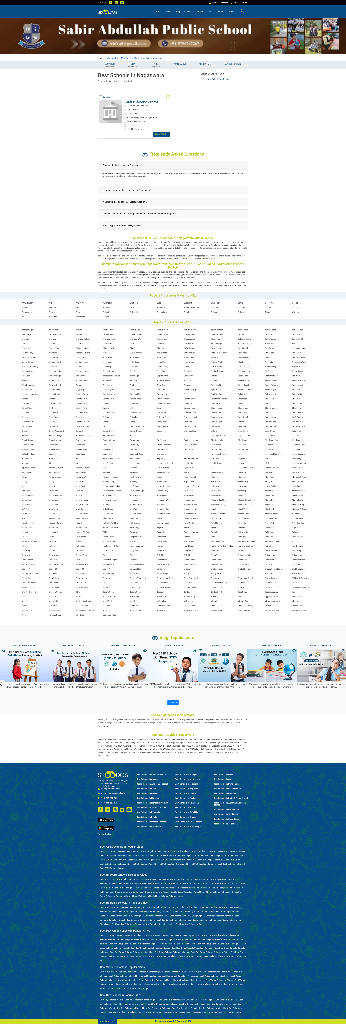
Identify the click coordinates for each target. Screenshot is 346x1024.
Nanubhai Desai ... (29, 523)
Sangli (186, 312)
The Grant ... (81, 596)
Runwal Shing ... (55, 555)
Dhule (240, 303)
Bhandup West (163, 334)
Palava (295, 532)
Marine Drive (270, 500)
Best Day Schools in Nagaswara (111, 719)
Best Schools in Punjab (185, 798)
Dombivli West (136, 431)
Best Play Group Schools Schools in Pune (190, 939)
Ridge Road (162, 550)
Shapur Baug (108, 573)
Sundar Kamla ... (191, 587)
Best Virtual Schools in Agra (136, 988)
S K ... (132, 555)
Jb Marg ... (242, 463)
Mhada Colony (298, 504)
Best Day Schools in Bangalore (139, 1000)
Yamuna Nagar (55, 615)
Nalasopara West (299, 362)
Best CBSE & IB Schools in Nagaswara (125, 743)
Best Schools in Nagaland (186, 789)
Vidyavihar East (271, 376)
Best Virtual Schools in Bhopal (219, 980)
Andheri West (162, 330)
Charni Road (243, 408)
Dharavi (133, 344)
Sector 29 (80, 569)
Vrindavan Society (245, 606)
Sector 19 (26, 569)
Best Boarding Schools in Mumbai (163, 911)
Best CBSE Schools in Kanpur (113, 864)
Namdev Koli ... (217, 518)
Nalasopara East (191, 518)
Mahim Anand (109, 495)
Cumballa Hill (297, 339)
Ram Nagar (189, 546)
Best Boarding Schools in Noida (159, 924)
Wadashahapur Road (85, 610)
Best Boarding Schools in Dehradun (217, 916)
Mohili (213, 509)
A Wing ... (215, 380)
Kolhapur (107, 307)
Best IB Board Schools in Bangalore (145, 879)
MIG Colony (26, 509)
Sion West (188, 371)
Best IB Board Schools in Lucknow (230, 883)
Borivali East (297, 403)
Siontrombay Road (219, 583)
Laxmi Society (244, 486)
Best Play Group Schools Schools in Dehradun (192, 948)
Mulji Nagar (26, 514)
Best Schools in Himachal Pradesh (152, 803)
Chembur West (136, 339)
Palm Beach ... (82, 537)
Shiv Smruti (297, 573)
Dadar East (53, 344)
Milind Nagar (108, 509)
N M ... (24, 518)
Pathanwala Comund (31, 541)
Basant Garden (190, 399)
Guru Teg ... (107, 454)
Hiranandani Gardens (112, 458)
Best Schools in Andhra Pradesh (151, 774)
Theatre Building (110, 596)
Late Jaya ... (216, 486)
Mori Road (269, 509)
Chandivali (296, 334)
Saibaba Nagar (271, 367)
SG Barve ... (162, 569)
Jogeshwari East (83, 353)
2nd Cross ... (189, 380)
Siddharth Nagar (29, 583)
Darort (105, 426)
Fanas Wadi (270, 344)
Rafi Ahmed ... (55, 546)
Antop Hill (161, 389)
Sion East (134, 583)
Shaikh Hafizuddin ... (273, 569)
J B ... (51, 463)
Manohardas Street (219, 500)
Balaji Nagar (243, 394)
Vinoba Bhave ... (110, 606)
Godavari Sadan (190, 445)
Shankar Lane (81, 573)
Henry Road (27, 458)
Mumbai (241, 362)
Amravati (80, 303)
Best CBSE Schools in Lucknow (203, 855)
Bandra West (108, 334)
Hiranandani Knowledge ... (141, 458)
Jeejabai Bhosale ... (300, 463)
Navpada (242, 523)
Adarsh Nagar (28, 330)
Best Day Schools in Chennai (224, 1000)
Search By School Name (212, 74)
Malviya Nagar (82, 500)
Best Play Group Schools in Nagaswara (142, 719)
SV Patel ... (269, 371)
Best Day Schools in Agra (229, 1012)
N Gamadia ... (298, 514)
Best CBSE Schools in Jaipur (227, 860)
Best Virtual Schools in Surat (130, 980)
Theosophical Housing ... (113, 376)
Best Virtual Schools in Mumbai (150, 976)
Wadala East (297, 606)
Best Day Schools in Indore (219, 1004)
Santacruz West (82, 371)
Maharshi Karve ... (56, 495)
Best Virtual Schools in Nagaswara (168, 723)
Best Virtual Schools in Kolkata (173, 972)
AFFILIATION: (205, 64)
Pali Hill (79, 367)
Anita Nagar (108, 389)
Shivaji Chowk (54, 578)
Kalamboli (107, 472)
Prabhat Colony (217, 541)
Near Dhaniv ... (55, 527)
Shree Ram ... (162, 371)
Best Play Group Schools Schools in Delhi (119, 935)
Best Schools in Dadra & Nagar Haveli (231, 798)
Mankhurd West (163, 500)
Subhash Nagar (217, 371)
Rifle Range (215, 550)
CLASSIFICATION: (232, 64)
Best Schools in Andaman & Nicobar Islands (230, 804)
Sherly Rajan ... (217, 573)
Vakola (214, 376)
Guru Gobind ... (82, 454)
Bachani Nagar (55, 334)
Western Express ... (300, 610)
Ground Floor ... (244, 449)
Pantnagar (161, 537)
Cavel (159, 408)
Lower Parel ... (82, 357)
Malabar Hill (135, 357)
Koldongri (134, 481)
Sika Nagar (53, 583)
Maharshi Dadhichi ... (30, 495)
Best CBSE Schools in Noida (231, 864)
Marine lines (27, 504)
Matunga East (82, 362)
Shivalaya (107, 578)
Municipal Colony (218, 514)
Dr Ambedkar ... (190, 431)
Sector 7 (106, 569)
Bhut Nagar (216, 403)
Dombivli (79, 431)
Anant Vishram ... (272, 385)
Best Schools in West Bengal (188, 827)
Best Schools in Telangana (226, 824)
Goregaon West (28, 449)
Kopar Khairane (190, 481)
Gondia (295, 303)
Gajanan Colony (244, 435)
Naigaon (160, 518)
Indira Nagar (297, 458)
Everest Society (28, 435)
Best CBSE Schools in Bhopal (200, 860)
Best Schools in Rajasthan (187, 803)
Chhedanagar (135, 412)
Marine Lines (243, 357)
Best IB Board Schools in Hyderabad (210, 879)
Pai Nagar (269, 532)
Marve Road (54, 504)
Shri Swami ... (216, 578)
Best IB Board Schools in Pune (132, 883)
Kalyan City (270, 472)
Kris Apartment (217, 481)
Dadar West (81, 344)
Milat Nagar (81, 509)
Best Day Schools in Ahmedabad (162, 1004)
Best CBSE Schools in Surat (113, 860)
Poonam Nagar (163, 367)
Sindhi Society (81, 583)
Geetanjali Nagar (191, 440)
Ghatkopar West (110, 348)
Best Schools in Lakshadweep (227, 789)
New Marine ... (271, 527)
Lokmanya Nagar (137, 491)
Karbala (160, 477)
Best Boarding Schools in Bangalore (145, 907)
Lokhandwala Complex (112, 491)
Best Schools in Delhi (223, 774)
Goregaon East (298, 445)
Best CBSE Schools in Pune (113, 855)
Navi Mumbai (81, 317)
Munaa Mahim (190, 514)
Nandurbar (215, 307)
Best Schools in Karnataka (148, 812)
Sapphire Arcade (56, 564)
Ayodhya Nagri (109, 394)
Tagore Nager (135, 592)
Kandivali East (55, 477)
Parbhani (52, 312)
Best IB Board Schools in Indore (115, 888)
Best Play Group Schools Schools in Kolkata (203, 935)
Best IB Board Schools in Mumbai (163, 883)
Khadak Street (190, 477)
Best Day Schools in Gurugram (177, 1012)
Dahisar (241, 422)
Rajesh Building (136, 546)
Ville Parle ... (54, 606)
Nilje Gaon (296, 527)
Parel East (134, 367)
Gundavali (269, 348)
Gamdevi (25, 348)
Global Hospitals (164, 445)
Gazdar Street (136, 440)
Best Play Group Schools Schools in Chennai (149, 939)
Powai (186, 367)
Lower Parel (216, 491)
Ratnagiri (134, 312)
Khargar (25, 481)
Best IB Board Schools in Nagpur (175, 888)
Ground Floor (216, 449)
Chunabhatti (216, 339)
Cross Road (243, 417)
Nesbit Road (189, 527)
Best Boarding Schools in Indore (124, 916)
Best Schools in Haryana (148, 798)
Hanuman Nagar (299, 348)
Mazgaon (161, 504)
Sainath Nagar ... (299, 555)
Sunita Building (217, 587)
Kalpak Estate (217, 472)
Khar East (242, 477)
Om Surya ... (135, 532)
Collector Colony (245, 339)
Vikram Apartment (272, 601)
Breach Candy (217, 334)
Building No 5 (81, 408)
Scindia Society (244, 564)
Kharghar (53, 481)
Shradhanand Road (165, 578)
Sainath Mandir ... (245, 555)
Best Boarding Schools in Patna (202, 920)
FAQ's (211, 11)
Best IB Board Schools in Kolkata (177, 879)
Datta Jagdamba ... (138, 426)
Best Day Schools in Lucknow (192, 1004)
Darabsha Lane (82, 426)
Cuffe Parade (270, 339)
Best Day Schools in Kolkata (167, 1000)
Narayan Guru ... (56, 523)
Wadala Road (27, 610)
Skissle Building (28, 587)
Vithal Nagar (54, 380)
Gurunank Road (136, 454)
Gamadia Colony (272, 435)
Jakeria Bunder (136, 463)
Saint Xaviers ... (28, 560)
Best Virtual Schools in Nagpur (159, 980)
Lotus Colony (162, 491)
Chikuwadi (161, 412)
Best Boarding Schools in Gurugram (128, 924)
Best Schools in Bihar (146, 789)
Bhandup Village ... (56, 403)
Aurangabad (108, 303)
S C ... (105, 555)
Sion (105, 583)
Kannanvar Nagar (110, 477)
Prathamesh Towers (246, 541)
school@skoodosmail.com (112, 793)
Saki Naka (53, 560)
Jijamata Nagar (28, 468)
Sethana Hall (135, 569)
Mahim (79, 495)
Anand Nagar (108, 330)
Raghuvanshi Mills (110, 546)
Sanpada (133, 560)
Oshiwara (53, 367)
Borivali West (189, 334)
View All (173, 702)
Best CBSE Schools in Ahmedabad (172, 855)
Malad (240, 495)
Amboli (79, 330)
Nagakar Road (55, 518)
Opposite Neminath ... (193, 532)
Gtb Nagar (269, 449)
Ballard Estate (271, 394)
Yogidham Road (109, 615)
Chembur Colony (83, 339)
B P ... (186, 394)
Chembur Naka (82, 412)
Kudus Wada (297, 481)
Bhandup (25, 403)
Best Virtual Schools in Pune (122, 976)
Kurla (24, 486)
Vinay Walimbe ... (83, 606)
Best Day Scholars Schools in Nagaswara (202, 723)
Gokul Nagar (189, 348)
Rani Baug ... (297, 546)
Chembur (52, 339)
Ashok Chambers (245, 389)
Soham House (82, 587)
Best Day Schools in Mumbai (133, 1004)
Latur (132, 307)
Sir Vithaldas (243, 583)
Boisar (240, 403)
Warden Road (216, 610)
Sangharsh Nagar (56, 371)
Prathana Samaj (272, 541)
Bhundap (188, 403)
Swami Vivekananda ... (301, 587)
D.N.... (24, 344)
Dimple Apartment (56, 431)
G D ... (159, 435)
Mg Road (269, 504)
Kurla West (296, 353)
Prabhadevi (189, 541)
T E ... (78, 592)
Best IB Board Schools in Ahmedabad (196, 883)
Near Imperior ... (82, 527)
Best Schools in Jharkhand (226, 814)
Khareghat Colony (299, 477)
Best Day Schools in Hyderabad (195, 1000)
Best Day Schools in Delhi (111, 1000)
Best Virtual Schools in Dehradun (189, 980)
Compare (200, 11)
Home (158, 11)
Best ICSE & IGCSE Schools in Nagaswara (162, 746)
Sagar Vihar (216, 555)
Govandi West (81, 449)
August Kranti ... (55, 394)
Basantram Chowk (219, 399)
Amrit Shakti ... (217, 385)
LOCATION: (110, 65)
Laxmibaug (297, 486)
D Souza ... (53, 422)
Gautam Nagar (109, 440)
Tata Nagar (242, 592)
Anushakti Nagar (191, 330)
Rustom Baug (81, 555)
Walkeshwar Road (191, 610)
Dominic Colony (190, 344)
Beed (159, 303)
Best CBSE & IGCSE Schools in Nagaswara (200, 743)
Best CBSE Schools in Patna (141, 864)
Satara (241, 312)
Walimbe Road (136, 610)
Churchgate (27, 417)
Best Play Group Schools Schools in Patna (210, 952)
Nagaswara (108, 518)
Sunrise (241, 587)
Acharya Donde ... (299, 380)
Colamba (133, 417)
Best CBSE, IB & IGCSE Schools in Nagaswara (162, 743)
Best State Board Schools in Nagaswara (205, 739)
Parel (213, 537)
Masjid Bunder (28, 362)
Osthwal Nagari (244, 532)
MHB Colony (135, 362)
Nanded (241, 307)
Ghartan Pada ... (218, 440)
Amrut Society (244, 385)
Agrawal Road (55, 385)
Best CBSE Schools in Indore (232, 855)
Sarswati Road (109, 564)
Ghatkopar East (82, 348)
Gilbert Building (28, 445)
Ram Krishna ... (217, 367)
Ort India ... (215, 532)
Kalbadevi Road (163, 472)
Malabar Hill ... (217, 495)
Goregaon (269, 445)
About (168, 11)
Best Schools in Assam (147, 779)
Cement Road (189, 408)
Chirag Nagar (243, 412)
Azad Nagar (27, 334)
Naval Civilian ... (190, 523)
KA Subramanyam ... (246, 468)
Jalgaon (52, 307)
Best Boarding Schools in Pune (133, 911)
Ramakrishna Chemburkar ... (223, 546)
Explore (187, 11)
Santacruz (269, 560)
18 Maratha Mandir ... (166, 380)
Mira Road (134, 509)
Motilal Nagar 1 (163, 362)
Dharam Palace (298, 426)
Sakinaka (296, 367)
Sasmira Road (163, 564)
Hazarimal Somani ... (273, 454)
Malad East (161, 357)
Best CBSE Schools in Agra (112, 868)
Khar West (242, 353)
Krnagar (268, 481)
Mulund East (189, 362)
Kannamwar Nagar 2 (220, 353)
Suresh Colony (244, 371)
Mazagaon (107, 362)
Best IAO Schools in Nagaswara (228, 749)
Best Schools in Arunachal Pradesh (152, 784)
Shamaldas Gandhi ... (31, 573)
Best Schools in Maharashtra (150, 827)
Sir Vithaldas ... (271, 583)
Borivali (268, 403)
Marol (267, 357)
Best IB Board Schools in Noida (140, 896)
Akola (51, 303)
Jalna (78, 307)
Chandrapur (216, 303)
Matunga (107, 504)
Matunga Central (56, 362)
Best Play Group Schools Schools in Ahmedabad (131, 944)
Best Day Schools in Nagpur (129, 1008)
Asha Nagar (243, 330)
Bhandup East (136, 334)
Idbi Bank (215, 458)
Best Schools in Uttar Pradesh (188, 822)
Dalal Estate (27, 426)
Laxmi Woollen (271, 486)
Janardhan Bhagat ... (166, 463)
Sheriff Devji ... (190, 573)
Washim (25, 317)
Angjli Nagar (81, 389)
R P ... (24, 546)
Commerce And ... (191, 417)
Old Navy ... (107, 532)
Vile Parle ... (297, 376)
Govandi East (54, 449)
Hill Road (79, 458)
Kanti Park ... (135, 477)
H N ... (186, 454)
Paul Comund (54, 541)
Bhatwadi (107, 403)
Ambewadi (53, 330)
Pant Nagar (108, 367)
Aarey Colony (243, 380)
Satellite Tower (190, 564)
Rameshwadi (270, 546)
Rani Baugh (26, 550)
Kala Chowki (27, 472)
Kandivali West (190, 353)
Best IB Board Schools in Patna (185, 892)
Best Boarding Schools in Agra (189, 924)
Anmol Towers (136, 389)
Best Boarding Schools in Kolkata (178, 907)
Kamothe (25, 477)
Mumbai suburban (191, 307)
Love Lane (188, 491)
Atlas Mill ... (297, 389)
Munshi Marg (243, 514)
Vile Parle (296, 601)
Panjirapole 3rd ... (137, 537)
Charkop (25, 339)
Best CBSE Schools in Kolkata (171, 851)
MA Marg (242, 491)
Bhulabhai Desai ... (164, 403)
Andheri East (135, 330)
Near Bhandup (298, 523)
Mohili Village (243, 509)
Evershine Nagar (245, 344)
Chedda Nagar (298, 408)
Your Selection (107, 1021)
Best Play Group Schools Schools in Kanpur (169, 952)
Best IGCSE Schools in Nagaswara (196, 746)
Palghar (106, 317)
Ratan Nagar (243, 367)
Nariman (79, 523)
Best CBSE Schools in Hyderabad (201, 851)
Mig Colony (53, 509)
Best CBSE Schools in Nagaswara (112, 739)
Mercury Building (218, 504)
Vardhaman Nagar (84, 601)
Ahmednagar (27, 303)
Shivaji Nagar (81, 578)
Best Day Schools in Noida (205, 1012)
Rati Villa (52, 550)
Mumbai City (127, 58)
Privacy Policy (104, 834)
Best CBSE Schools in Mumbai (141, 855)
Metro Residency (245, 504)
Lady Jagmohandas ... (112, 486)
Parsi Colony (297, 537)
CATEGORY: (180, 64)
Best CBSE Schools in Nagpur (141, 860)
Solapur (214, 312)
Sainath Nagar (271, 555)
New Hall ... (215, 527)
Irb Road (25, 463)
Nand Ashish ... (298, 518)
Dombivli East (108, 431)
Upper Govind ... (163, 376)
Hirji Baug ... (162, 458)
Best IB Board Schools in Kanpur (154, 892)
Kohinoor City (108, 481)
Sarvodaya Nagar (137, 564)
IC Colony (53, 353)
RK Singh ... (243, 550)
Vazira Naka (243, 376)
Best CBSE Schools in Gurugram (201, 864)
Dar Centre (53, 426)
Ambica (187, 385)
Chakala (268, 334)
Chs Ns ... (269, 412)
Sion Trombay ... (163, 583)
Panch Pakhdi (108, 537)
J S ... (78, 463)
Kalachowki (162, 353)
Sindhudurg (162, 312)
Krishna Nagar (244, 481)
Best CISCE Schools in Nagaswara (169, 749)
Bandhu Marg (298, 394)
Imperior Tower (244, 458)
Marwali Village (298, 357)
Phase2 (79, 541)
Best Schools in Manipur (186, 774)
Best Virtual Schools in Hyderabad (204, 972)
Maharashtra (113, 58)
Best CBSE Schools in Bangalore (141, 851)
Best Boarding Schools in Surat (154, 916)
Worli (24, 615)
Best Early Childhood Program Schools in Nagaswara (131, 749)
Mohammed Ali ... (191, 509)
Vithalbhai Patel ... (164, 606)
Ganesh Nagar (55, 440)
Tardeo (187, 592)
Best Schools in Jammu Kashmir (151, 808)
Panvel (187, 537)
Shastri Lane (135, 573)
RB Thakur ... (81, 550)
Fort (294, 344)
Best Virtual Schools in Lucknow (214, 976)
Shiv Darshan (270, 573)
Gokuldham (216, 348)
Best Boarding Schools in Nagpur (185, 916)
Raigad (106, 312)
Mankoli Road (189, 500)
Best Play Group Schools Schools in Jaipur (129, 952)
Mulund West (216, 362)
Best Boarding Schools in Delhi (114, 907)
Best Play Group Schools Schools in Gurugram (151, 956)
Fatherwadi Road (83, 435)
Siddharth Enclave (299, 578)
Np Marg (25, 532)
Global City (134, 445)
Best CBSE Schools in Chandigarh (170, 864)
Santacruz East (298, 560)
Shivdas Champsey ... (139, 578)
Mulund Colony (82, 514)
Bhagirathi (296, 399)
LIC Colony (53, 357)
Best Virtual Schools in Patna (159, 984)
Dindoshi (160, 344)
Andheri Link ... (28, 389)
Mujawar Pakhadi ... (300, 509)
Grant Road (135, 449)
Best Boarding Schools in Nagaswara (176, 719)
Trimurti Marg (189, 596)
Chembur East (109, 339)
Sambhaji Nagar (28, 371)
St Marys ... (107, 587)
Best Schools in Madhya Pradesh (151, 822)
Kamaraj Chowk (298, 472)
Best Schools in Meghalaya (187, 779)
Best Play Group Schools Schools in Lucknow (174, 944)
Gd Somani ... (162, 440)
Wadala (268, 606)
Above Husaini (271, 380)
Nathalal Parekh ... (110, 523)
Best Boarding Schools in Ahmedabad (197, 911)
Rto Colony (296, 550)
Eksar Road (243, 431)
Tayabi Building (271, 592)
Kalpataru (242, 472)
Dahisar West (297, 422)
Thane (267, 312)
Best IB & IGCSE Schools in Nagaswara (127, 746)
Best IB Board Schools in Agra (169, 896)
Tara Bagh (26, 376)
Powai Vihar (162, 541)
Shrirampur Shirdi (245, 578)
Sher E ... (133, 371)
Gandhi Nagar (28, 440)
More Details (161, 134)
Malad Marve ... (298, 495)
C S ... (132, 408)
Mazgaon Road (190, 504)
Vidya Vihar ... (163, 601)
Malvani (214, 357)
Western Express (272, 610)
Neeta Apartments (110, 527)
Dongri (159, 431)
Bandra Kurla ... (82, 399)
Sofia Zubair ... (55, 587)
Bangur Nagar (163, 399)
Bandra (25, 399)
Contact (231, 11)
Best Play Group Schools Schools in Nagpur (150, 948)
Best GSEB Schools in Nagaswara (146, 752)
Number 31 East (82, 532)
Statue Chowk (136, 587)
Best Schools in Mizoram (186, 784)
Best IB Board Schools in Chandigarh (216, 892)
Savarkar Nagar (217, 564)
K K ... (213, 468)
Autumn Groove (82, 394)
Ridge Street (189, 550)
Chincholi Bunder (191, 339)
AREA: (156, 65)
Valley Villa (53, 601)
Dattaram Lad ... (191, 426)
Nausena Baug (163, 523)
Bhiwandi (134, 403)
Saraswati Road (82, 564)
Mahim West (108, 357)
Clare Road (80, 417)
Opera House (162, 532)
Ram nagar (161, 546)
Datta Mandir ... (163, 426)
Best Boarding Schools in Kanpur (171, 920)
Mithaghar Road (164, 509)
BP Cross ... (54, 408)
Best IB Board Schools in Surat (145, 888)
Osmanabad (27, 312)
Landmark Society (191, 486)
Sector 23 (53, 569)
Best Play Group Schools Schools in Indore (216, 944)
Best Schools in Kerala (147, 817)
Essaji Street (270, 431)
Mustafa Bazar (271, 514)
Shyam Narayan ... (273, 578)
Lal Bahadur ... (136, 486)
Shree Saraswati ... (192, 578)
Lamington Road (29, 357)
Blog (178, 11)
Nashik (295, 307)
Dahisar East (108, 344)
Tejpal (294, 592)
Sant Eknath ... (163, 560)
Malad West (189, 357)
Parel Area (242, 537)
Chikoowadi (162, 339)
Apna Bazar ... (217, 389)
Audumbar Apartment (31, 394)
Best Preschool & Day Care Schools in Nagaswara (132, 723)
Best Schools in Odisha (185, 793)
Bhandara (134, 303)
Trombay (214, 596)
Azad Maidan (297, 330)
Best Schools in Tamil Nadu (187, 812)
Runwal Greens (28, 555)
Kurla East (269, 353)
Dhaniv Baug (270, 426)
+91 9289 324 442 (109, 803)
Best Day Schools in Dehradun (156, 1008)
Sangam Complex (110, 560)
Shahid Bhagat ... (245, 569)
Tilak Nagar (134, 376)
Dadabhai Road (82, 422)
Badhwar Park (217, 394)
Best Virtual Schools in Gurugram (222, 984)
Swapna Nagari (55, 592)
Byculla (241, 334)
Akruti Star (161, 385)
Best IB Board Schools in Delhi (113, 879)
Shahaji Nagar (217, 569)
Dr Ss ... (214, 431)
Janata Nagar (190, 463)
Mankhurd (134, 500)
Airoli (132, 385)
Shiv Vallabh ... (28, 578)
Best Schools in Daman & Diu (227, 793)
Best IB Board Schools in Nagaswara (172, 739)
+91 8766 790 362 (109, 798)
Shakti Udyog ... (298, 569)
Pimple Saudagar (110, 541)
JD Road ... (269, 463)
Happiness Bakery (218, 454)
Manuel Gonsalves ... (246, 500)
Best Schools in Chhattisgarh (227, 819)
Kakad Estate (297, 468)
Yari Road (134, 380)
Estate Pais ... (298, 431)
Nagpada (269, 362)
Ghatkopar (242, 440)
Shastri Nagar (108, 371)
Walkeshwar (108, 380)
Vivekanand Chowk (192, 606)
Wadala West (81, 380)
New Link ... (243, 527)
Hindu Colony (27, 353)
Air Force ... (107, 385)
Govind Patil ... (109, 449)
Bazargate (242, 399)
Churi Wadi (53, 417)
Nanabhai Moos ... (272, 518)
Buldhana (188, 303)
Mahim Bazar (135, 495)
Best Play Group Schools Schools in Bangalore (160, 935)
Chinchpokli (216, 412)
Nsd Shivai (53, 532)
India (267, 458)
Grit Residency (190, 449)
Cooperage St (216, 417)
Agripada (80, 385)
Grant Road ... (244, 348)
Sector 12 (296, 564)
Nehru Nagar (135, 527)
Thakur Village (55, 376)
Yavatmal (53, 317)
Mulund (52, 514)
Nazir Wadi (269, 523)
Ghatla (133, 348)
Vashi (132, 601)
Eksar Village (216, 344)
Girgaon (160, 348)
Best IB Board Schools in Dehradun (207, 888)
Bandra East (81, 334)
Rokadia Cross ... (272, 550)
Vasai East (107, 601)
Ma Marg (269, 491)
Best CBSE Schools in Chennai (231, 851)
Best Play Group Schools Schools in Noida (192, 956)
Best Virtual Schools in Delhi (113, 972)
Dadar (105, 422)
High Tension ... (55, 458)
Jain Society (108, 463)
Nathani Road (136, 523)
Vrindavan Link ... (218, 606)
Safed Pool (161, 555)
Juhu (105, 353)
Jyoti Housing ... (191, 468)
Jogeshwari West (83, 468)
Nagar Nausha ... (83, 518)
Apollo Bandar (217, 330)
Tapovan (160, 592)
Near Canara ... (28, 527)
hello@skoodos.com (220, 3)
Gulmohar (296, 449)
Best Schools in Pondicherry (226, 784)
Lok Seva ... (80, 491)
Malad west (54, 500)
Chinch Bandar (190, 412)
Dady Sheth (189, 422)
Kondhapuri (162, 481)
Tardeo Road (216, 592)
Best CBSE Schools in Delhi (112, 851)
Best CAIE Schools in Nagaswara (199, 749)
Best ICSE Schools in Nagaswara (141, 739)
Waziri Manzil (243, 610)
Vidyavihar (188, 601)
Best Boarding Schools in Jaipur (141, 920)
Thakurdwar (81, 376)
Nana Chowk (243, 518)
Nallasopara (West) (30, 367)
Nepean (160, 527)
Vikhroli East (243, 601)
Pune (78, 312)
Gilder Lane (53, 445)
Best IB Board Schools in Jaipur (124, 892)
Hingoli (25, 307)
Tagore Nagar (298, 371)
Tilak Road (161, 596)
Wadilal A (107, 610)
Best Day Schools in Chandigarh (147, 1012)
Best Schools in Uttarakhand (226, 810)
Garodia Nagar (55, 348)
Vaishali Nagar (190, 376)
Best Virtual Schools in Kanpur (131, 984)
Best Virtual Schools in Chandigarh (190, 984)
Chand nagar (216, 408)
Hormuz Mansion (191, 458)
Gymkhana (161, 454)
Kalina (186, 472)
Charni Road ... (271, 408)
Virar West (134, 606)
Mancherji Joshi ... (110, 500)
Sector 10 (269, 564)
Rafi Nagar (80, 546)
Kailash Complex (272, 468)
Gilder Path (80, 445)
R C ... (294, 541)
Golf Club (242, 445)
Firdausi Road (108, 435)
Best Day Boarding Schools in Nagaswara (210, 719)
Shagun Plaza (190, 569)
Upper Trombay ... (272, 596)
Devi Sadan (215, 426)
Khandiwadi (216, 477)
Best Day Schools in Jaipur (211, 1008)
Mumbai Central (163, 514)
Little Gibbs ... (54, 491)
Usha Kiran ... (297, 596)
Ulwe (240, 596)
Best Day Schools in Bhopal (184, 1008)
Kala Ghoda (54, 472)
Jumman (133, 468)
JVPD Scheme (136, 353)
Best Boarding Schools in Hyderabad (211, 907)
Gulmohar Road (28, 454)
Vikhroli (214, 601)
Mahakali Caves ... (299, 491)
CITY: (132, 65)
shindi (240, 573)
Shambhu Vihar (55, 573)
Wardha (295, 312)
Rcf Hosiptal (108, 550)
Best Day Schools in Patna (120, 1012)
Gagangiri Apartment (220, 435)
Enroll (220, 11)
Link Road (26, 491)
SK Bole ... (296, 583)
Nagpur (268, 307)
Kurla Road (53, 486)
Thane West (54, 596)
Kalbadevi (134, 472)
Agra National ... (28, 385)
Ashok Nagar (270, 330)
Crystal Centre (271, 417)
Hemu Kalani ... (298, 454)
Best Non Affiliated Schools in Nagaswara (179, 752)
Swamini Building (29, 592)
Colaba (106, 417)
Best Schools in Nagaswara (148, 58)
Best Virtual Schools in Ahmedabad (182, 976)
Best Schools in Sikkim (185, 808)
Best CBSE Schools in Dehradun (170, 860)
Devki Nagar (243, 426)
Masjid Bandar (82, 504)
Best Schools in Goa (223, 779)
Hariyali (241, 454)
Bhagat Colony (271, 399)
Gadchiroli (269, 303)
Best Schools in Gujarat (147, 793)
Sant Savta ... (243, 560)
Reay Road (134, 550)
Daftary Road (216, 422)
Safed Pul (188, 555)
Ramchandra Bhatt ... (247, 546)
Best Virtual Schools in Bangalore (142, 972)
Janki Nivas (216, 463)
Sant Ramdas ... (190, 560)
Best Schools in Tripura (185, 817)
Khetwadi (80, 481)
